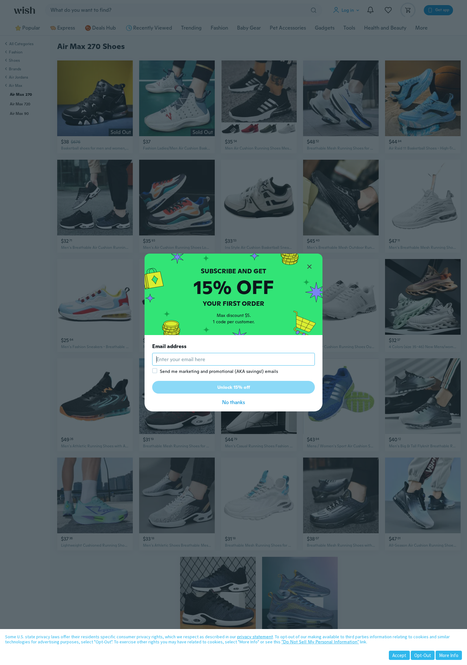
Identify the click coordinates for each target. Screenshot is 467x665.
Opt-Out (422, 655)
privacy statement (255, 637)
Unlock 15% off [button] (233, 387)
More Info (448, 655)
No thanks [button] (233, 402)
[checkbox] (154, 370)
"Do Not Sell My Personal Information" (320, 642)
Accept (399, 655)
